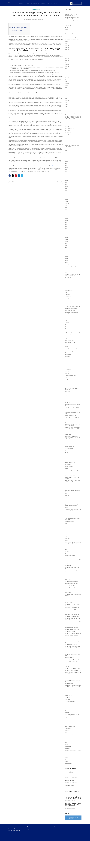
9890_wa (66, 258)
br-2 (65, 286)
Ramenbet (67, 527)
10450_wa (67, 70)
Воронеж (66, 740)
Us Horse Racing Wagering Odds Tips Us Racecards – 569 (72, 715)
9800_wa (66, 249)
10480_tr (66, 75)
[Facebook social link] (10, 175)
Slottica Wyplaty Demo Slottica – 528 (72, 678)
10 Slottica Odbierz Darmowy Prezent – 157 (73, 37)
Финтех (66, 761)
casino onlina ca (68, 296)
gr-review (66, 358)
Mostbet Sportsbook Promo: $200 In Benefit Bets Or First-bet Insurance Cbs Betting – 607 (72, 437)
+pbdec (66, 29)
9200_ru (66, 207)
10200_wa (67, 60)
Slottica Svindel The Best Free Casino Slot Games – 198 (73, 673)
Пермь (66, 755)
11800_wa (67, 106)
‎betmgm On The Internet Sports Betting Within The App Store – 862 (72, 275)
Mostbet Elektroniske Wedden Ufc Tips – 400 (73, 421)
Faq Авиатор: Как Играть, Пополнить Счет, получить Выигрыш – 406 (73, 333)
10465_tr (66, 72)
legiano (66, 384)
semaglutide (67, 557)
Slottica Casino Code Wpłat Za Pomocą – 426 (72, 598)
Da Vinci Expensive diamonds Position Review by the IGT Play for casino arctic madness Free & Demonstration (73, 805)
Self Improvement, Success (70, 555)
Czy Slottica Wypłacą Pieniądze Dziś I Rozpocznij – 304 (72, 313)
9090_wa (66, 199)
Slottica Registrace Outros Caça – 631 (72, 659)
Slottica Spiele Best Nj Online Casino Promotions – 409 (72, 662)
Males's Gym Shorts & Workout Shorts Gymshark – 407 (72, 389)
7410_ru (66, 165)
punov (66, 525)
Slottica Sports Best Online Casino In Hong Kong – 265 (73, 666)
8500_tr (66, 176)
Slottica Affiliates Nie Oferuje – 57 (71, 581)
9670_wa (66, 241)
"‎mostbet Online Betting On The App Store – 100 (71, 25)
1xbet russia (67, 138)
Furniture (66, 346)
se (65, 553)
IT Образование (68, 369)
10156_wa (67, 58)
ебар (66, 742)
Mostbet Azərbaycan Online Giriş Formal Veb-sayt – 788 (72, 402)
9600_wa (66, 235)
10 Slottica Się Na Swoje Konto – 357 (72, 39)
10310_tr (66, 62)
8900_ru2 (66, 184)
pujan (66, 523)
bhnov (66, 279)
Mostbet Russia (68, 434)
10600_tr (66, 85)
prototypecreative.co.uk (69, 521)
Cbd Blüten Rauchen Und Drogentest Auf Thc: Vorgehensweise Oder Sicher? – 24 (73, 306)
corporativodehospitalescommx (71, 308)
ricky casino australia (68, 547)
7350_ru (66, 161)
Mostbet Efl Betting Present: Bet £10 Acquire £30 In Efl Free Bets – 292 (72, 418)
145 (65, 110)
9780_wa (66, 247)
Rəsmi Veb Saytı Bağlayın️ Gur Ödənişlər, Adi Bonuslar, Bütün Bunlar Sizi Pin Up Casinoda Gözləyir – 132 (73, 544)
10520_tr (66, 79)
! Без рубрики (67, 12)
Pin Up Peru (67, 488)
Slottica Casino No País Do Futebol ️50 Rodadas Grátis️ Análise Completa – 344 (72, 614)
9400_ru (66, 222)
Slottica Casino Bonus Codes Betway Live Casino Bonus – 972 (73, 595)
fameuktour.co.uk (68, 330)
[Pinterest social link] (16, 175)
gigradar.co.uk (67, 356)
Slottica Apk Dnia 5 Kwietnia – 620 (71, 583)
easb (65, 324)
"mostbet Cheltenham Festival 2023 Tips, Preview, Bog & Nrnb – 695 (73, 21)
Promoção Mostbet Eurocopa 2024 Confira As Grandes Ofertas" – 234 (73, 515)
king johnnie (67, 377)
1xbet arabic (67, 136)
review (66, 532)
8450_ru (66, 171)
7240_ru (66, 157)
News (66, 456)
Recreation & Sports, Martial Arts (71, 529)
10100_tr (66, 51)
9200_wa (66, 211)
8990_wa (66, 190)
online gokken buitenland (69, 466)
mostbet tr (67, 440)
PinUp (66, 497)
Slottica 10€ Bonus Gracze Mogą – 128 (72, 573)
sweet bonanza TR (68, 695)
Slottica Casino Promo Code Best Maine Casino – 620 (72, 619)
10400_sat (67, 66)
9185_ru (66, 205)
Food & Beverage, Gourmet (70, 342)
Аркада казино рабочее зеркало (71, 775)
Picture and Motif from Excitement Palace (18, 32)
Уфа (65, 759)
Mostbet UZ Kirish (68, 442)
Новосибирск (67, 748)
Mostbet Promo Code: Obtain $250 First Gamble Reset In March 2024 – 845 (72, 431)
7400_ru (66, 163)
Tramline (66, 703)
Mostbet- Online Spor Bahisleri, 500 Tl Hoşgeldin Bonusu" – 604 (72, 445)
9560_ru (66, 232)
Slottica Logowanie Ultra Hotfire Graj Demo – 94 (73, 642)
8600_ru (66, 178)
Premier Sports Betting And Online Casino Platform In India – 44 (73, 510)
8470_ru (66, 173)
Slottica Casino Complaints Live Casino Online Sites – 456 (72, 601)
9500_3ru (66, 230)
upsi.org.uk (67, 712)
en (65, 328)
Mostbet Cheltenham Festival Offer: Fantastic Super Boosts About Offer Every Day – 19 (73, 412)
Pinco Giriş (67, 495)
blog (65, 281)
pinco (66, 493)
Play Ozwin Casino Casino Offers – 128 (72, 501)
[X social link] (13, 175)
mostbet (66, 395)
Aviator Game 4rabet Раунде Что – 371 (72, 270)
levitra (66, 386)
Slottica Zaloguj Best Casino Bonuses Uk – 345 (73, 681)
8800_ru (66, 182)
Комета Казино (68, 746)
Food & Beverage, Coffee (69, 340)
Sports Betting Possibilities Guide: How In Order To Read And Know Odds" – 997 (73, 686)
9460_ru (66, 226)
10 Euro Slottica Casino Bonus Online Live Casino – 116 (73, 34)
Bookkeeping (67, 283)
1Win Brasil (67, 124)
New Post (66, 452)
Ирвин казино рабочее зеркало (71, 771)
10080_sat (67, 47)
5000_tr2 (66, 150)
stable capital (67, 688)
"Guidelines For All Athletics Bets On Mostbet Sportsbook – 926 (72, 15)
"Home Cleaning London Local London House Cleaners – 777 (72, 18)
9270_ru (66, 214)
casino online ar (68, 298)
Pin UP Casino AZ (68, 485)
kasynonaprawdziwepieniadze (70, 375)
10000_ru (66, 41)
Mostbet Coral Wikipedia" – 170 (71, 415)
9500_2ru (66, 228)
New (65, 450)
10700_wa (67, 94)
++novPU (66, 27)
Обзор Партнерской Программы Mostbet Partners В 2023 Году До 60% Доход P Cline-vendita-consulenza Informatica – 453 (73, 752)
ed (65, 326)
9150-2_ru (67, 203)
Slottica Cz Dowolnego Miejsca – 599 (72, 629)
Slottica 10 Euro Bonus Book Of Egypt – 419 (72, 571)
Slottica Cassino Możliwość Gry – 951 (72, 625)
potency (66, 507)
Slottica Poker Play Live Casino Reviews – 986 (72, 651)
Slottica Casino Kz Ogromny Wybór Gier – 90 (73, 605)
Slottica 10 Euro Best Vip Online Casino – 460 (72, 568)
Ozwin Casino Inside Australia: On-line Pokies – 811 (72, 478)
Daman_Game (67, 315)
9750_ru (66, 243)
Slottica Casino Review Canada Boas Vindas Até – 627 (73, 622)
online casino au (68, 464)
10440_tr (66, 68)
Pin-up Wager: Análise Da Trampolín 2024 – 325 (73, 491)
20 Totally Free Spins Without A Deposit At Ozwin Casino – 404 (73, 146)
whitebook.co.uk (68, 728)
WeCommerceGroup (33, 19)
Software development (69, 683)
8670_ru (66, 180)
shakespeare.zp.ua (68, 563)
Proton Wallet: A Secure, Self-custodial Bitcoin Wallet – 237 (72, 519)
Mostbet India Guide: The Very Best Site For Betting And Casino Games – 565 (72, 428)
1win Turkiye (67, 130)
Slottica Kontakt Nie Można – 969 (71, 638)
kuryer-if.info (67, 379)
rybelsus (66, 549)
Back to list (35, 182)
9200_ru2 (66, 209)
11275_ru (66, 104)
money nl (66, 393)
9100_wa (66, 201)
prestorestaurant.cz (68, 512)
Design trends (67, 320)
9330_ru (66, 216)
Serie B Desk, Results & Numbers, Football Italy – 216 (73, 560)
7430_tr (66, 167)
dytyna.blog (67, 322)
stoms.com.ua (67, 690)
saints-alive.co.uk (68, 551)
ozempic (66, 468)
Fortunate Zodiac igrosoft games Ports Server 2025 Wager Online (72, 791)
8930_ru (66, 188)
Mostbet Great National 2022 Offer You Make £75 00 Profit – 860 (72, 425)
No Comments (73, 772)
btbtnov (66, 288)
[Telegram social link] (22, 175)
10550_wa (67, 83)
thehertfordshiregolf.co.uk (70, 701)
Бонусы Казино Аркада (69, 780)
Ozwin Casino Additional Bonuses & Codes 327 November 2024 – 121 (73, 474)
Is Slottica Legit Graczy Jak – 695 (71, 364)
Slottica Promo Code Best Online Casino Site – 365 (72, 655)
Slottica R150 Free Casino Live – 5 (71, 657)
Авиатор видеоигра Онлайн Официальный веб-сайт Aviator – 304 (72, 735)
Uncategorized (35, 9)
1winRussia (67, 134)
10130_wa (67, 53)
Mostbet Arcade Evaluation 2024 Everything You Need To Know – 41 (71, 398)
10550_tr (66, 81)
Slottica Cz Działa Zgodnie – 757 (71, 631)
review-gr (66, 536)
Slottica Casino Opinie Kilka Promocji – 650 (73, 616)
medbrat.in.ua (67, 391)
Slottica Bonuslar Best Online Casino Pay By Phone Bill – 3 (72, 592)
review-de (67, 534)
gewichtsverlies (68, 354)
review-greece (67, 538)
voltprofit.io (67, 722)
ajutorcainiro (67, 264)
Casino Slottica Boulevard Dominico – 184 (73, 302)
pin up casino (67, 483)
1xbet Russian (67, 141)
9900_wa (66, 260)
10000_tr (66, 43)
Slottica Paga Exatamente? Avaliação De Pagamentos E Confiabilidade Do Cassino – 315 (73, 647)
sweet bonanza (67, 693)
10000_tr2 (67, 45)
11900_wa (67, 108)
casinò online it (67, 300)
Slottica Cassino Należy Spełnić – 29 (71, 627)
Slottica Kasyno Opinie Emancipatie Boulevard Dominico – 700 (71, 636)
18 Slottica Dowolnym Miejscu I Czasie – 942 (72, 114)
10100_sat (67, 49)
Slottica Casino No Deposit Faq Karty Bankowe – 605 (72, 610)
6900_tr (66, 152)
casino (66, 292)
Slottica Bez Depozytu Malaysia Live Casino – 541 (73, 588)
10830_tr (66, 98)
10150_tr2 (67, 56)
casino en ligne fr (68, 294)
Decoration (67, 317)
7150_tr (66, 154)
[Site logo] (11, 3)
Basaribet (66, 272)
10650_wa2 (67, 91)
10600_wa (67, 87)
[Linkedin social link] (19, 175)
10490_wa (67, 77)
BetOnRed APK (68, 277)
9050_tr (66, 192)
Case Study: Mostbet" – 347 (70, 290)
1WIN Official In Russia (69, 128)
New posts (67, 454)
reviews (66, 540)
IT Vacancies (67, 367)
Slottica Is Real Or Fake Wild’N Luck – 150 (73, 633)
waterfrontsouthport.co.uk (70, 726)
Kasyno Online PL (68, 373)
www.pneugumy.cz (68, 730)
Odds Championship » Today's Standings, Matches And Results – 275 (72, 461)
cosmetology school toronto (70, 310)
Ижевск (66, 744)
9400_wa (66, 224)
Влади (66, 737)
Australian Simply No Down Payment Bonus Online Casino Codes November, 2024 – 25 (73, 267)
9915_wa (66, 262)
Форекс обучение (68, 763)
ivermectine (67, 371)
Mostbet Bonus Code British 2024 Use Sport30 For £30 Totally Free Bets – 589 (72, 408)
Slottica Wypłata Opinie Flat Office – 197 (72, 675)
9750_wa (66, 245)
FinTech (66, 338)
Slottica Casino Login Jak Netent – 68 (72, 607)
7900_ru (66, 169)
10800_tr (66, 96)
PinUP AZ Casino (68, 499)
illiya (65, 362)
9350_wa (66, 218)
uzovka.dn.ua (67, 717)
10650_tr (66, 89)
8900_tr (66, 186)
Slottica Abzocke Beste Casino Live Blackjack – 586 (71, 579)
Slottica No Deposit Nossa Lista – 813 (72, 644)
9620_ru (66, 237)
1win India (67, 126)
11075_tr (66, 102)
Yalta (66, 732)
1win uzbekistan (68, 132)
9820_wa (66, 254)
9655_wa (66, 239)
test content (67, 697)
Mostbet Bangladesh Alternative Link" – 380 (72, 405)
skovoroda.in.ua (68, 565)
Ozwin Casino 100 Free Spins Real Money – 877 (73, 471)
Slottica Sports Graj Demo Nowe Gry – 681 (73, 668)
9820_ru (66, 251)
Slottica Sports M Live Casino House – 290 (73, 670)
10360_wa (67, 64)
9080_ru (66, 197)
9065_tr (66, 194)
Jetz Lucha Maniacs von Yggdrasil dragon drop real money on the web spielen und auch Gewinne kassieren (73, 797)
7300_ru (66, 159)
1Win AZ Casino (68, 122)
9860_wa (66, 256)
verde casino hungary (69, 719)
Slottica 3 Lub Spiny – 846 (69, 576)
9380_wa (66, 220)
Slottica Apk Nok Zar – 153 (70, 585)
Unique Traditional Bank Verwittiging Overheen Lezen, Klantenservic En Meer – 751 (73, 709)
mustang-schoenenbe (69, 448)
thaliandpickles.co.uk (69, 699)
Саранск (66, 757)
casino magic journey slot (43, 85)
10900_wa (67, 100)
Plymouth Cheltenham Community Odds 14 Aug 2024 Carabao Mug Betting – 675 (73, 505)
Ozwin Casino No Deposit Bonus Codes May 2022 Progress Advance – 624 (72, 481)
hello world (67, 360)
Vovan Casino (67, 724)
